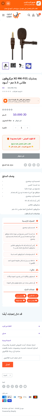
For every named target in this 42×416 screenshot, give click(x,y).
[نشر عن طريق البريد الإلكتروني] (38, 164)
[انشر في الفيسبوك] (25, 164)
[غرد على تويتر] (34, 164)
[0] (38, 15)
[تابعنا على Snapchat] (25, 386)
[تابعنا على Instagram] (12, 386)
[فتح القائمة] (3, 15)
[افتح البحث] (29, 15)
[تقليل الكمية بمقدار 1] (15, 127)
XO (3, 88)
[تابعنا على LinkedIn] (20, 386)
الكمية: (4, 128)
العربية (5, 375)
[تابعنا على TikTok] (16, 386)
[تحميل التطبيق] (8, 3)
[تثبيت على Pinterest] (29, 164)
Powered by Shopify (9, 411)
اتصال (8, 364)
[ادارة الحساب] (33, 15)
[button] (7, 109)
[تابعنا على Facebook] (3, 386)
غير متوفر (21, 156)
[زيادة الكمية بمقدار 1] (27, 127)
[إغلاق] (3, 3)
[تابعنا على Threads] (8, 386)
